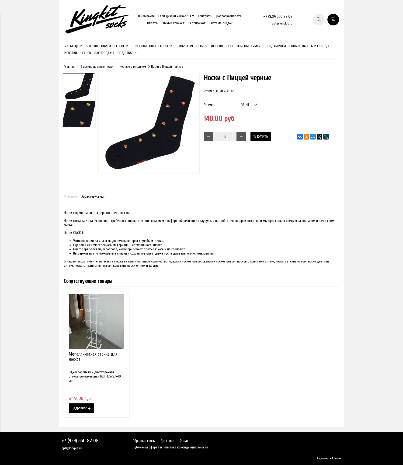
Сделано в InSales (329, 458)
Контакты (205, 16)
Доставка (167, 441)
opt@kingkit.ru (282, 23)
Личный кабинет (173, 23)
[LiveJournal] (326, 137)
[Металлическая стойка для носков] (96, 321)
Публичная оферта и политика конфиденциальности (170, 447)
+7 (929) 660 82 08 (277, 16)
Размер (209, 105)
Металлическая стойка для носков (93, 357)
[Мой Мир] (313, 137)
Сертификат (197, 23)
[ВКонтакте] (300, 137)
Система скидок (221, 23)
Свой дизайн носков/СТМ (176, 16)
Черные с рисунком (133, 67)
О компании (146, 16)
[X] (319, 137)
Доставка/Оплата (229, 16)
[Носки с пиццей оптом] (149, 124)
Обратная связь (144, 441)
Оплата (152, 23)
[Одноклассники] (306, 137)
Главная (69, 67)
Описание (70, 196)
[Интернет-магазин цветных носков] (96, 32)
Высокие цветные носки (97, 67)
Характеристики (92, 196)
